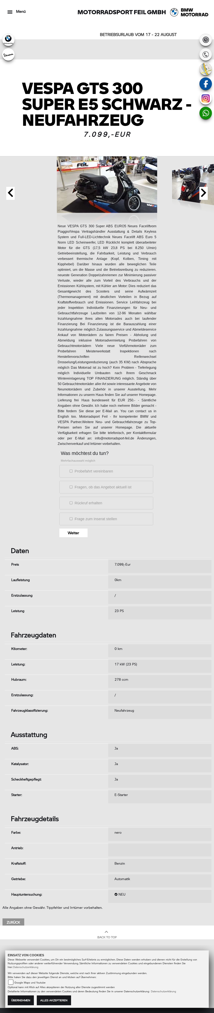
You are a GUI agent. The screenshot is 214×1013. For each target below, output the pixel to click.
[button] (10, 193)
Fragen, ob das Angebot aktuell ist (103, 487)
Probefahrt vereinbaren (94, 471)
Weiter (73, 532)
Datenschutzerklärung (25, 967)
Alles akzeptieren (54, 1000)
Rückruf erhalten (88, 503)
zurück (13, 922)
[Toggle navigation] (10, 10)
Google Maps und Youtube (30, 982)
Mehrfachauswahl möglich (78, 460)
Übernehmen (20, 1000)
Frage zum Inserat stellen (96, 519)
